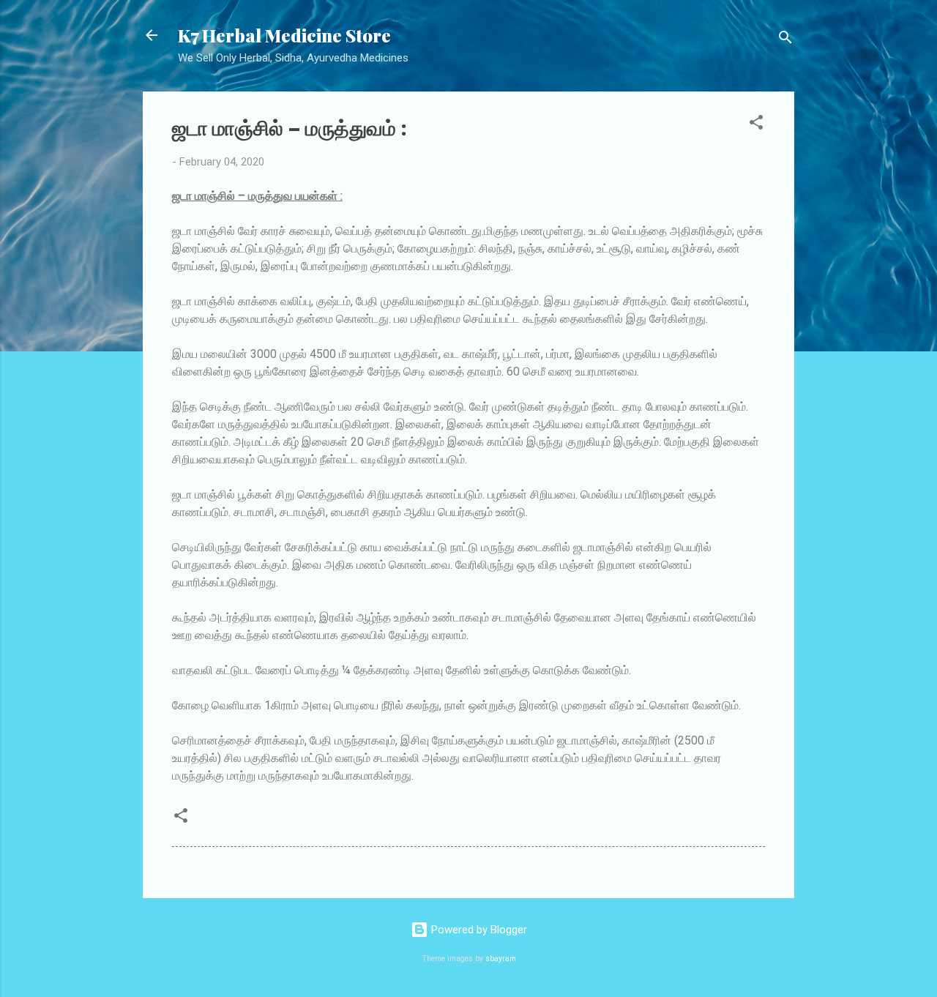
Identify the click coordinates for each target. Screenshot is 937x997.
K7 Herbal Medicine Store (284, 35)
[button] (756, 124)
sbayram (500, 958)
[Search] (785, 40)
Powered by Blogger (477, 929)
